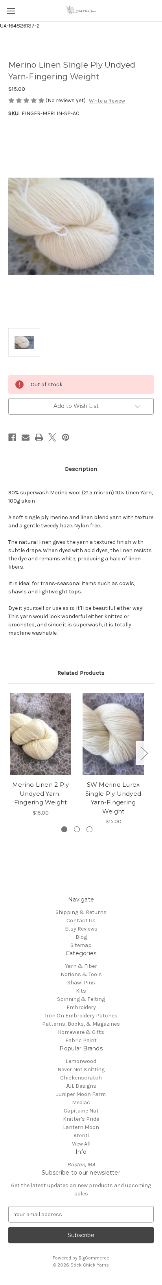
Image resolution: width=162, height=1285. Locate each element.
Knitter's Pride (81, 1119)
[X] (52, 437)
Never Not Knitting (81, 1069)
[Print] (39, 437)
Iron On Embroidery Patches (81, 1015)
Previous (10, 753)
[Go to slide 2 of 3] (77, 829)
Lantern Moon (81, 1127)
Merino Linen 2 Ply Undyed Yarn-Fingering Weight (40, 793)
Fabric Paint (81, 1040)
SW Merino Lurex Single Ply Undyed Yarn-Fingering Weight (113, 798)
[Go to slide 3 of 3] (89, 829)
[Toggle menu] (11, 11)
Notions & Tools (81, 974)
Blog (81, 937)
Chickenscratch (81, 1077)
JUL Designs (81, 1086)
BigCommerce (94, 1258)
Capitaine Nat (81, 1110)
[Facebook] (12, 437)
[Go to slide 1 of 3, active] (64, 829)
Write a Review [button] (107, 100)
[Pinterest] (66, 437)
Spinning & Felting (81, 999)
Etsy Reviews (81, 928)
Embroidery (81, 1007)
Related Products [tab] (81, 672)
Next (144, 753)
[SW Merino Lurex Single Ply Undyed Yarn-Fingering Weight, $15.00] (113, 734)
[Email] (25, 437)
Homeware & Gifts (81, 1032)
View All (81, 1143)
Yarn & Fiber (81, 966)
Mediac (81, 1102)
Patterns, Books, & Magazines (81, 1024)
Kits (81, 991)
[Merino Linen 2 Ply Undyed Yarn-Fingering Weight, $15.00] (40, 734)
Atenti (81, 1135)
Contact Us (81, 920)
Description (81, 468)
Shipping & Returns (81, 912)
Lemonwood (81, 1061)
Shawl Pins (81, 982)
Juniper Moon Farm (81, 1094)
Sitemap (81, 945)
